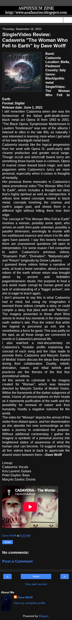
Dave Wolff (25, 597)
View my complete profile (29, 603)
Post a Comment (17, 561)
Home (36, 576)
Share (7, 542)
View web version (36, 584)
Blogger (43, 616)
